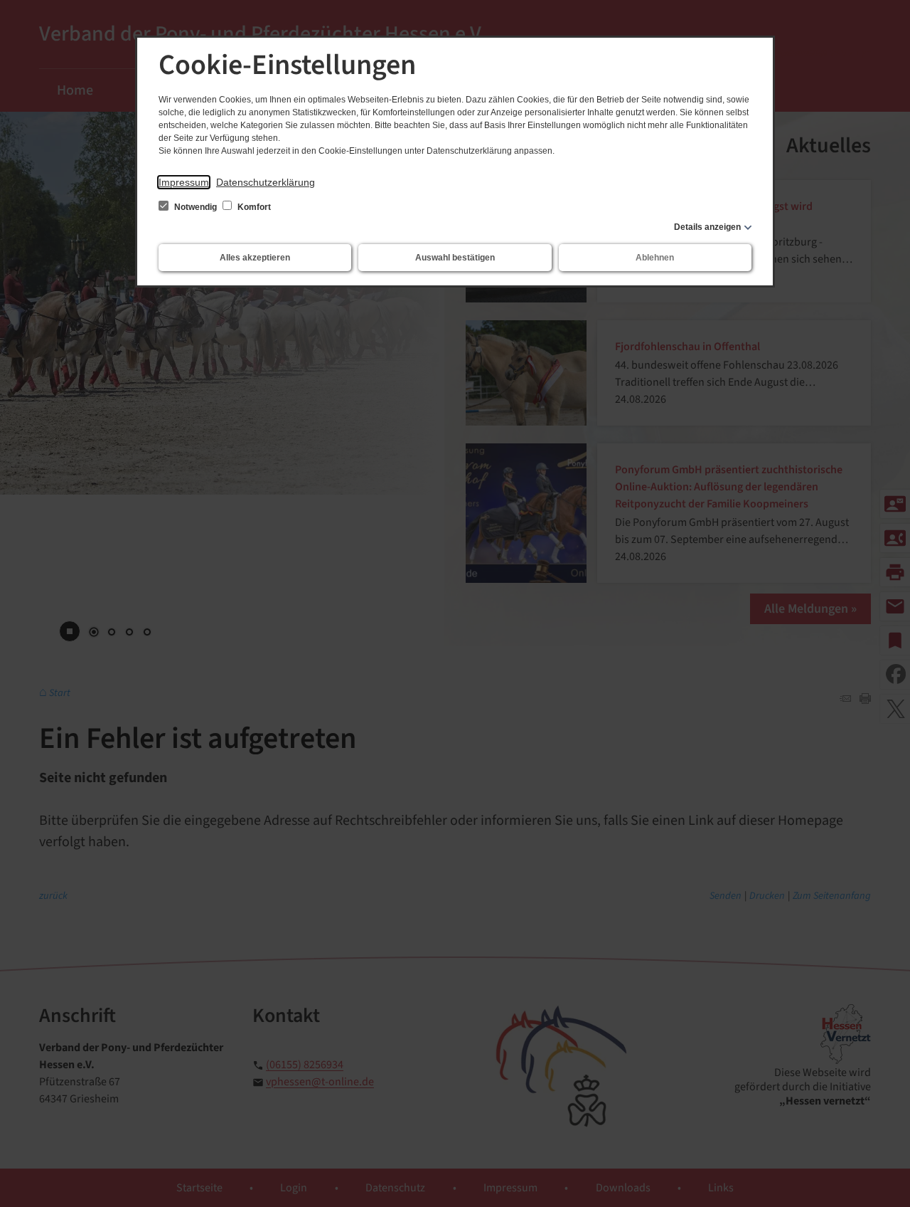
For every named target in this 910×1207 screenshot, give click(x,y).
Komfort (253, 207)
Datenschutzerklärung (265, 182)
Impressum (184, 182)
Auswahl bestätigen (455, 258)
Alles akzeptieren (255, 258)
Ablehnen (655, 258)
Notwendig (195, 207)
